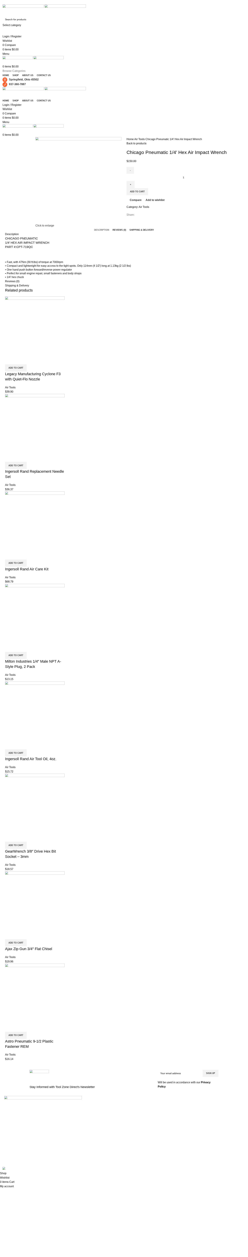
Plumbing (90, 1110)
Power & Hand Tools (96, 1104)
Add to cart (137, 191)
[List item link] (43, 1141)
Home (130, 139)
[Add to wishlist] (27, 360)
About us (171, 1110)
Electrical (90, 1121)
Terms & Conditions (176, 1127)
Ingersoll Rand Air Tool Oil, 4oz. (30, 759)
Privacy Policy (173, 1121)
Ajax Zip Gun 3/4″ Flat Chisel (28, 949)
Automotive (91, 1127)
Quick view (18, 360)
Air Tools (139, 139)
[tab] (101, 230)
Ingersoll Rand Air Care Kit (26, 569)
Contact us (172, 1116)
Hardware (90, 1116)
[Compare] (9, 360)
